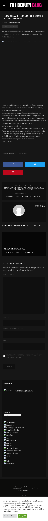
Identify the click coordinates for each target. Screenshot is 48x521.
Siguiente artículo (24, 194)
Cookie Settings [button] (9, 516)
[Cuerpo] (8, 443)
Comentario (9, 274)
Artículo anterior (24, 185)
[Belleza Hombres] (12, 451)
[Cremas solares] (10, 422)
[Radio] (7, 461)
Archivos (7, 413)
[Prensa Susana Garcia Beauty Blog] (5, 458)
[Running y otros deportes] (14, 427)
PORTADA (25, 485)
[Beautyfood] (9, 425)
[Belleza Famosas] (8, 445)
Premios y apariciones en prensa (26, 487)
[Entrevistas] (9, 464)
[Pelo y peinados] (6, 438)
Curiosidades (8, 252)
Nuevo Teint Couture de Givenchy (24, 196)
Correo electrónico (13, 329)
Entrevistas (25, 490)
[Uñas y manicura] (11, 453)
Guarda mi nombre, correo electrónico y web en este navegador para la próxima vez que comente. (25, 356)
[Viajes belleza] (7, 456)
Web (4, 340)
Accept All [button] (22, 516)
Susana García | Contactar (24, 391)
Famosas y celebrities (10, 26)
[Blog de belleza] (11, 448)
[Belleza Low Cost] (11, 433)
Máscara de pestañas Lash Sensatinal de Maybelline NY (24, 189)
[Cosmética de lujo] (11, 430)
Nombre (7, 317)
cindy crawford (10, 154)
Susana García (32, 488)
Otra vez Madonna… (14, 249)
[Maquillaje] (8, 435)
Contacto (17, 488)
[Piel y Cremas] (10, 440)
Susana (4, 22)
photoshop (23, 154)
